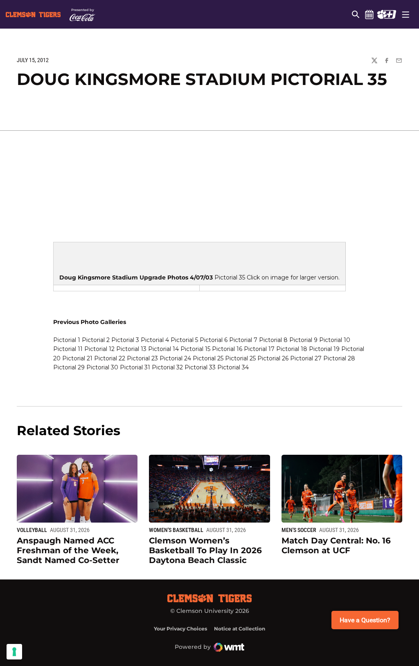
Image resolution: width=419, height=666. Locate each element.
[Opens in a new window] (386, 14)
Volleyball (32, 530)
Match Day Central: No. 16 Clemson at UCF (336, 545)
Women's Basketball (176, 530)
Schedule (369, 14)
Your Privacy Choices (180, 629)
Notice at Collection (239, 629)
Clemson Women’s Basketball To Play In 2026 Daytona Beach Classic (205, 550)
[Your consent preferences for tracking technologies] (14, 651)
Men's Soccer (299, 530)
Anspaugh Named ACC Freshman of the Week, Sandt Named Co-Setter (68, 550)
